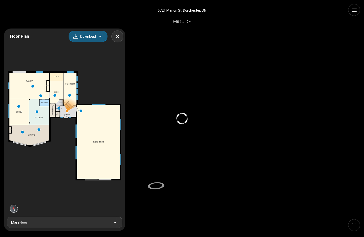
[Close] (117, 36)
